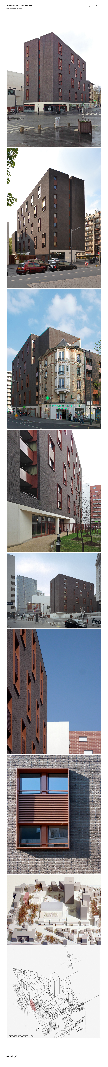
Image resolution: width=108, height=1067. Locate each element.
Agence (91, 6)
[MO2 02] (54, 218)
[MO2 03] (54, 359)
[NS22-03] (54, 591)
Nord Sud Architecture (20, 5)
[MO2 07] (54, 992)
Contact (99, 6)
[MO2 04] (54, 491)
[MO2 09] (54, 910)
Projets (81, 6)
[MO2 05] (54, 85)
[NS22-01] (54, 691)
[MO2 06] (54, 814)
